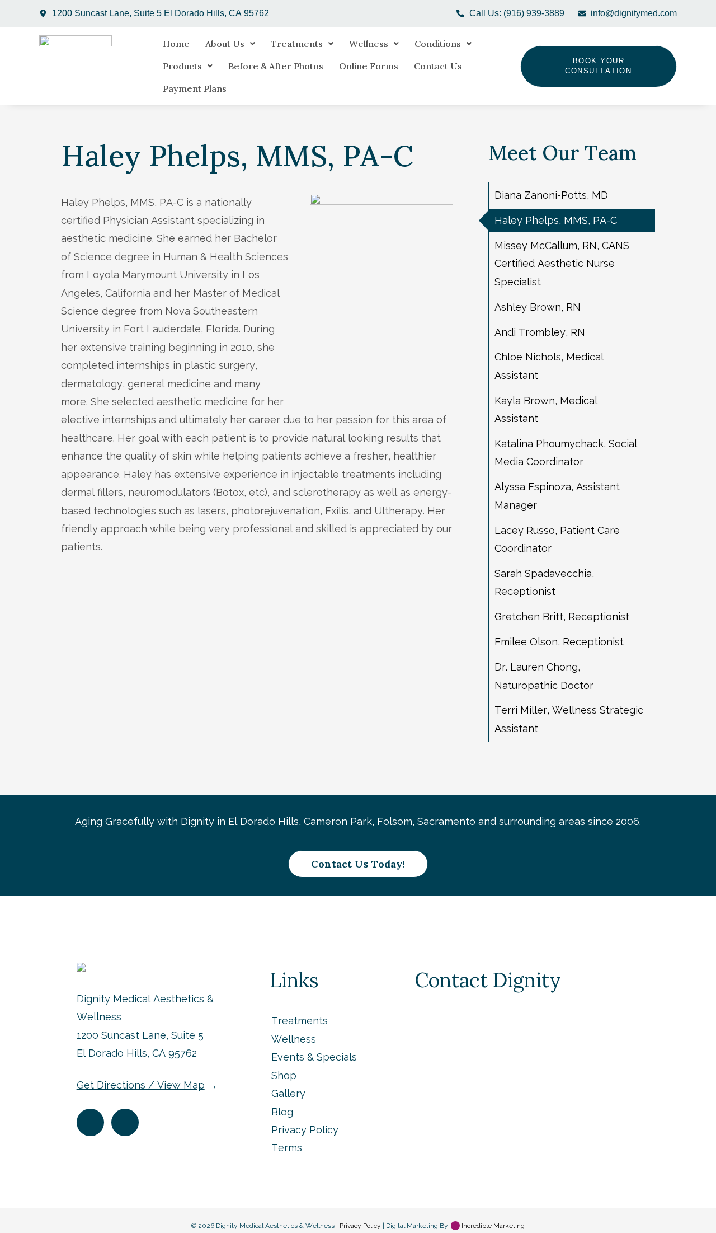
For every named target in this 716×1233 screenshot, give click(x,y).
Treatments (297, 43)
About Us (224, 43)
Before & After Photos (275, 66)
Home (176, 43)
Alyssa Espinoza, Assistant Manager (557, 495)
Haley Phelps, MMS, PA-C (555, 220)
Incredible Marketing (492, 1226)
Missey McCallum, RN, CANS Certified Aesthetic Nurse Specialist (561, 264)
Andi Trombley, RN (539, 332)
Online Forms (368, 66)
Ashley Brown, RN (537, 307)
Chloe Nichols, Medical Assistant (549, 366)
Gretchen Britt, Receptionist (561, 616)
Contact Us (438, 66)
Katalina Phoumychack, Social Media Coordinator (565, 452)
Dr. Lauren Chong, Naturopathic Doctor (543, 676)
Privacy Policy (304, 1130)
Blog (282, 1112)
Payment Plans (195, 88)
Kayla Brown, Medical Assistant (545, 409)
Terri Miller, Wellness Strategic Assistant (568, 719)
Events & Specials (314, 1057)
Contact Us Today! (358, 863)
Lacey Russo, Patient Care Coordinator (557, 539)
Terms (286, 1148)
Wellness (368, 43)
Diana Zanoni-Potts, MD (551, 195)
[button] (230, 43)
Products (182, 66)
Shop (283, 1075)
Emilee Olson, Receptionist (559, 642)
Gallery (288, 1093)
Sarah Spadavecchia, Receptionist (544, 582)
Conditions (437, 43)
